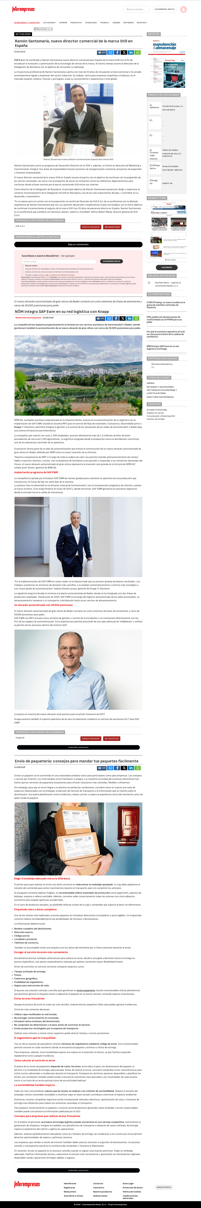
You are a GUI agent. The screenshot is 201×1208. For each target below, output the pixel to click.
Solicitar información (91, 227)
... (163, 125)
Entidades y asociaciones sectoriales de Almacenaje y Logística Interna (162, 390)
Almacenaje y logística (27, 22)
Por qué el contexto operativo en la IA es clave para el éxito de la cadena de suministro (166, 334)
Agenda (116, 23)
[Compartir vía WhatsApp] (137, 52)
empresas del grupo (65, 281)
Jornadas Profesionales (157, 410)
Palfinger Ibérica (172, 170)
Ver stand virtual (112, 227)
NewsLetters (70, 1192)
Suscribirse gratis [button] (164, 9)
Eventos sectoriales (156, 419)
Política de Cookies (132, 1192)
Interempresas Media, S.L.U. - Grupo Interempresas (104, 1204)
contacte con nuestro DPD (77, 284)
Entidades (128, 23)
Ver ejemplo (67, 256)
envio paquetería (86, 990)
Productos (76, 23)
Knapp (18, 427)
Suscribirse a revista (73, 1196)
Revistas (141, 23)
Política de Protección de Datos (63, 275)
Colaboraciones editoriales (130, 1197)
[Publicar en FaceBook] (117, 52)
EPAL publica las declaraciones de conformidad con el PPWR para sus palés (164, 320)
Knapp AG (167, 183)
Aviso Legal (44, 275)
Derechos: (97, 281)
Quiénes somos (100, 1196)
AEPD (43, 286)
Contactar (98, 1183)
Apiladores (168, 110)
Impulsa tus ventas (155, 413)
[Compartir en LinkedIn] (131, 52)
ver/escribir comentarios (78, 747)
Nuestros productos (102, 1192)
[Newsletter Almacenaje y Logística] (167, 229)
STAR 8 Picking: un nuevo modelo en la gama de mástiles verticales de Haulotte (166, 305)
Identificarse (70, 1183)
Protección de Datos (132, 1187)
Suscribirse (166, 267)
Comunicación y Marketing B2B (161, 416)
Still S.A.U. (19, 60)
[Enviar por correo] (110, 52)
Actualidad (49, 23)
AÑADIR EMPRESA (164, 1187)
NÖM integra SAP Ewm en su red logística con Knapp (163, 347)
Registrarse (69, 1187)
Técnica (104, 23)
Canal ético (98, 1187)
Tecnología (91, 23)
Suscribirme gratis (111, 261)
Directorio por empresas (160, 397)
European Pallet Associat (171, 155)
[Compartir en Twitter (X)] (124, 52)
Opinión (63, 23)
